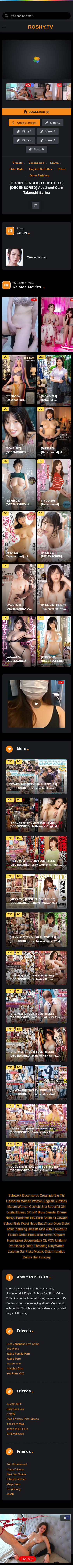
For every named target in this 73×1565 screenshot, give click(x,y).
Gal (22, 1251)
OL (45, 1240)
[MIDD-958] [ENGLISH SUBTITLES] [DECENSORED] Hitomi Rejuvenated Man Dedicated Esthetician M (33, 903)
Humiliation (15, 1240)
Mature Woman (17, 1206)
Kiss (42, 1229)
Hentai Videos (15, 1469)
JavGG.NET (14, 1404)
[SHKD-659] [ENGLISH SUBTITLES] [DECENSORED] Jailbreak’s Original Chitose (33, 826)
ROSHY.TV (40, 27)
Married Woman (32, 1201)
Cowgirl (62, 1217)
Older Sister (61, 1223)
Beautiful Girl (57, 1206)
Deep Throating (36, 1246)
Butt (35, 1257)
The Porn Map (15, 1423)
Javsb (10, 1493)
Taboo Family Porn (18, 1353)
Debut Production (31, 1234)
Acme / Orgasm (54, 1234)
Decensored (36, 162)
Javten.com (14, 1363)
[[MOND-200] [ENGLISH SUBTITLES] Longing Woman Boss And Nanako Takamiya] (54, 380)
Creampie (47, 1195)
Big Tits (59, 1195)
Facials (13, 1234)
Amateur (61, 1229)
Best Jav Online (16, 1474)
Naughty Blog (15, 1368)
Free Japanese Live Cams (23, 1343)
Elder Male (16, 169)
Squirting (50, 1217)
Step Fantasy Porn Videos (23, 1418)
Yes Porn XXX (15, 1373)
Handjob (59, 1251)
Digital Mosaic (16, 1212)
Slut (44, 1206)
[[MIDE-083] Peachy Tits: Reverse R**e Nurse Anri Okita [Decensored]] (54, 589)
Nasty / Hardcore (17, 1217)
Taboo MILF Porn (17, 1428)
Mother (27, 1257)
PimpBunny (14, 1489)
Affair (10, 1229)
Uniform (60, 1240)
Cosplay (45, 1257)
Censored (13, 1201)
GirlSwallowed (15, 1433)
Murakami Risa (36, 257)
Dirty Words (56, 1246)
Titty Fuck (36, 1217)
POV (51, 1240)
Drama (54, 162)
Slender (51, 1212)
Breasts (17, 162)
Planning (21, 1229)
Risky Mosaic (34, 1251)
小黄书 (11, 1414)
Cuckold (35, 1206)
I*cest (62, 169)
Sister (49, 1251)
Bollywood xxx (15, 1408)
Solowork (14, 1195)
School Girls (12, 1223)
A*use (48, 1223)
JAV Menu (13, 1348)
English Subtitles (40, 169)
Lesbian (13, 1251)
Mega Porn (13, 1484)
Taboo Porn (14, 1358)
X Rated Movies (16, 1479)
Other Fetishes (39, 175)
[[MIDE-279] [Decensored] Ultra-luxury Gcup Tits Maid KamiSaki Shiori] (54, 432)
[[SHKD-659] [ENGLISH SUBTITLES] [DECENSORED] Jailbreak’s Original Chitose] (36, 815)
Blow (41, 1212)
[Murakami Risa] (14, 257)
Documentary (33, 1240)
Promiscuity (17, 1246)
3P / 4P (32, 1212)
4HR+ (50, 1229)
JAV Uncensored (17, 1464)
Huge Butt (36, 1223)
